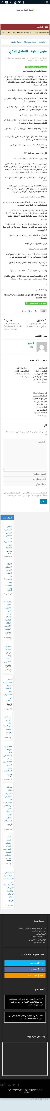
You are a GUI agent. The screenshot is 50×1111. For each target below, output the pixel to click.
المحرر (31, 343)
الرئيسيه (42, 42)
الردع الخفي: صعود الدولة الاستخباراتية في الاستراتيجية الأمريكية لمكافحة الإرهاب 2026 (8, 885)
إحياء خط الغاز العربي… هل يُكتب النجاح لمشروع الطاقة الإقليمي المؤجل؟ (7, 615)
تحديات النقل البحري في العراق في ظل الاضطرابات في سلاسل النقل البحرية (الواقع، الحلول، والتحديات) (7, 804)
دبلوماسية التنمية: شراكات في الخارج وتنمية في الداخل (22, 371)
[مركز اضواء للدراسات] (25, 10)
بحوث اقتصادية (8, 633)
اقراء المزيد (8, 556)
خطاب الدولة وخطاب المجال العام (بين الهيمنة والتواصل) (7, 846)
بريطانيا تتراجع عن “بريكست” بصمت (7, 723)
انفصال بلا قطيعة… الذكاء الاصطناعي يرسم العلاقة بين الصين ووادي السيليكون (40, 373)
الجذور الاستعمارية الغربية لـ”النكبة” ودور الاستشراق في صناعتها (7, 690)
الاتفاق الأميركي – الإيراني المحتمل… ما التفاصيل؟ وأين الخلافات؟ (7, 537)
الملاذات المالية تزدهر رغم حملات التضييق (7, 654)
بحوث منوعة (16, 42)
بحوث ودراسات (30, 42)
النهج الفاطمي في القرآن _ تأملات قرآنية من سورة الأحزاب (13, 325)
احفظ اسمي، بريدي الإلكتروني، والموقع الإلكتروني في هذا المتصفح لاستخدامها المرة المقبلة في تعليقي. (25, 494)
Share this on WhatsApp (37, 67)
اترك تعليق (43, 60)
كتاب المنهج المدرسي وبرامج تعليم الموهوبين (36, 323)
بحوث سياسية (9, 552)
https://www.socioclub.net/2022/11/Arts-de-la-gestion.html (25, 296)
